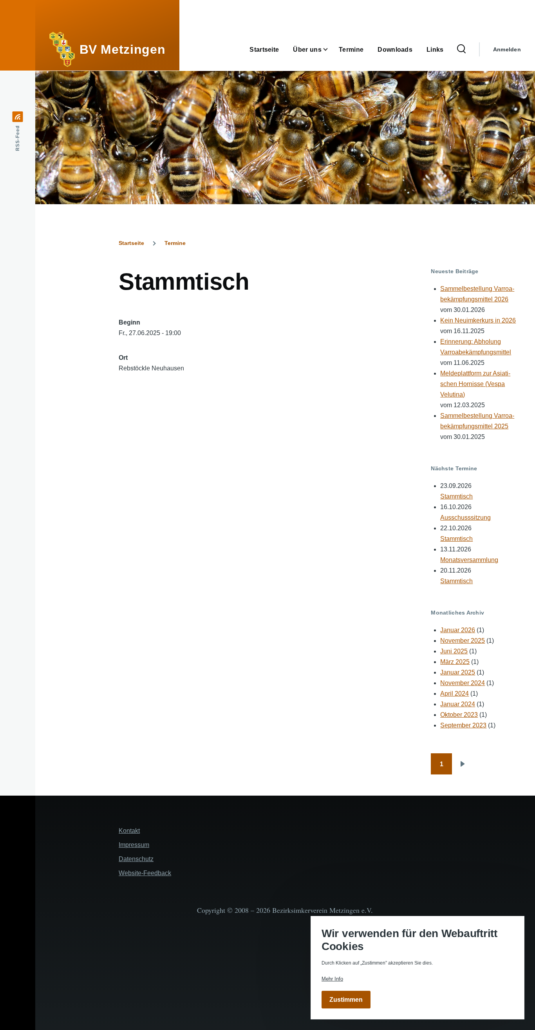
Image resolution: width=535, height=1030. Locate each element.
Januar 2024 (457, 704)
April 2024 (454, 693)
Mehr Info (332, 979)
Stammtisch (456, 496)
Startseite (131, 243)
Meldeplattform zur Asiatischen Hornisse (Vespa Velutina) (475, 384)
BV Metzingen (123, 49)
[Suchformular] (461, 49)
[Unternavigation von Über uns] (330, 49)
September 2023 (463, 725)
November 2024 (462, 683)
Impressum (134, 844)
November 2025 (462, 640)
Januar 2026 (457, 630)
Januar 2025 (457, 672)
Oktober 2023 (459, 714)
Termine (175, 243)
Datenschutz (136, 859)
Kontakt (129, 830)
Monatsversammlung (469, 560)
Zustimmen (346, 999)
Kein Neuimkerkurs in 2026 (478, 320)
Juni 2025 (454, 651)
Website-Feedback (145, 873)
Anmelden (507, 49)
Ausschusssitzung (465, 517)
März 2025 (455, 661)
